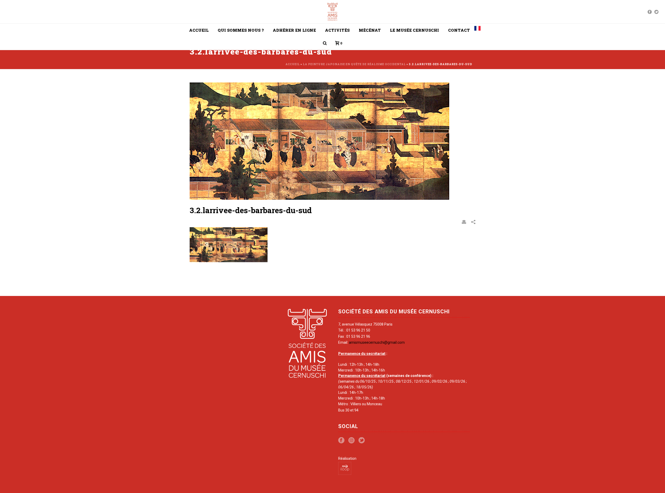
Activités (337, 30)
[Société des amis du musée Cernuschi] (332, 11)
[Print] (464, 222)
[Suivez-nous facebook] (341, 440)
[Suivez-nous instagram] (351, 440)
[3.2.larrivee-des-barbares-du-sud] (332, 141)
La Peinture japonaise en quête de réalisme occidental (354, 64)
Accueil (199, 30)
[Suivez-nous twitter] (361, 440)
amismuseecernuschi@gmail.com (377, 342)
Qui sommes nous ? (241, 30)
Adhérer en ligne (294, 30)
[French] (477, 30)
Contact (459, 30)
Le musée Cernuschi (414, 30)
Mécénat (370, 30)
